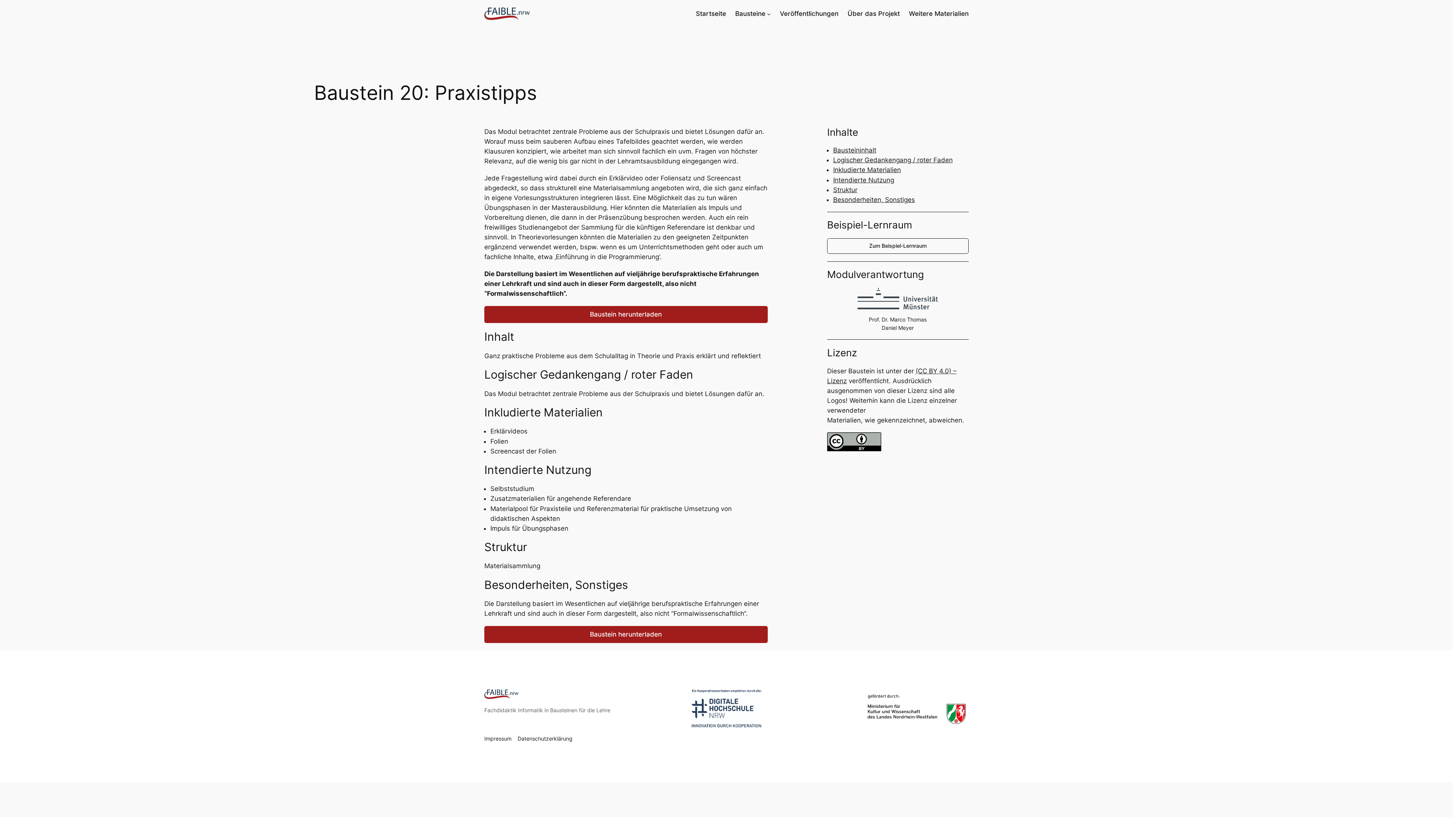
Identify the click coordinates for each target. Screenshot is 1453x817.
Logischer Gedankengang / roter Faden (893, 160)
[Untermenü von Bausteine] (769, 14)
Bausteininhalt (854, 150)
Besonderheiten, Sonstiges (874, 199)
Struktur (845, 190)
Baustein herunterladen (626, 314)
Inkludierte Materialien (867, 170)
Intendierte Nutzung (863, 180)
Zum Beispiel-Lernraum (898, 245)
